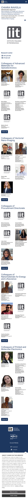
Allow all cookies (14, 492)
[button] (25, 20)
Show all (4, 131)
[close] (25, 453)
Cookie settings (13, 495)
